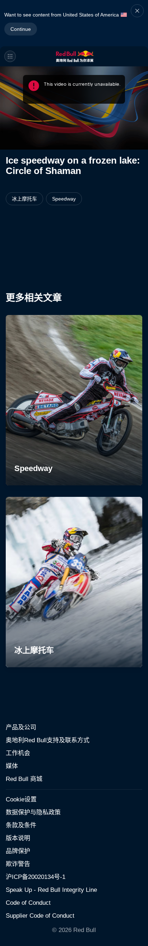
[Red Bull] (74, 56)
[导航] (10, 56)
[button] (137, 23)
